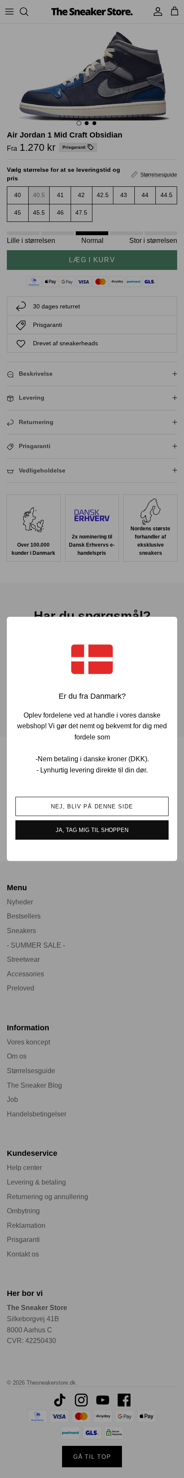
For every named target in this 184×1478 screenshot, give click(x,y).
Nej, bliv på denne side (92, 806)
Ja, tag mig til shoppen (92, 830)
